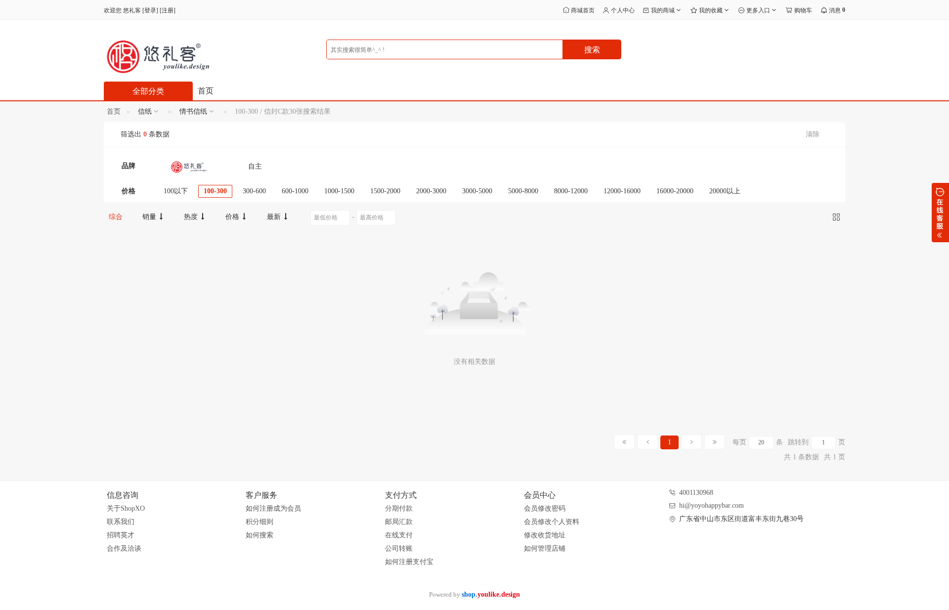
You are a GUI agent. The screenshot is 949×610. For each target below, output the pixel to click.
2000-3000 (431, 191)
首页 (206, 91)
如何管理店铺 (544, 548)
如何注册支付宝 (409, 562)
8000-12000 (571, 191)
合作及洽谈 (124, 548)
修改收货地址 (544, 535)
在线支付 (399, 535)
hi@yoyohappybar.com (711, 505)
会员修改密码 (544, 508)
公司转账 (399, 548)
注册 (167, 10)
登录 (150, 10)
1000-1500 (339, 191)
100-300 (215, 191)
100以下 (176, 191)
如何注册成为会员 (273, 508)
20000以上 (724, 191)
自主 (255, 166)
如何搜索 (259, 535)
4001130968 (696, 492)
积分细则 (259, 521)
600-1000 (295, 191)
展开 (940, 212)
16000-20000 (674, 191)
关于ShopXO (126, 508)
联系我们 (120, 521)
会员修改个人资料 (551, 521)
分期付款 (399, 508)
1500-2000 (385, 191)
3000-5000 (477, 191)
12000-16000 (622, 191)
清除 (813, 134)
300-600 (254, 191)
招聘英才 (120, 535)
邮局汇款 (399, 521)
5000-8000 (523, 191)
